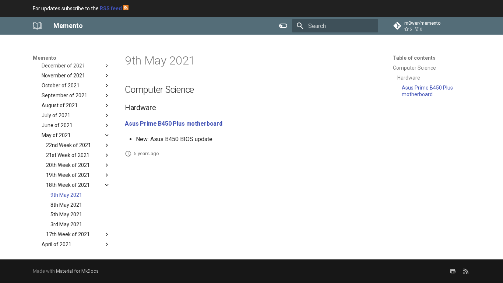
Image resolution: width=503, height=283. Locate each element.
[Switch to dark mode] (283, 25)
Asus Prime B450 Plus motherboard (173, 123)
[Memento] (37, 25)
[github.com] (452, 271)
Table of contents (414, 58)
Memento (44, 58)
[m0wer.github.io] (466, 271)
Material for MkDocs (77, 271)
